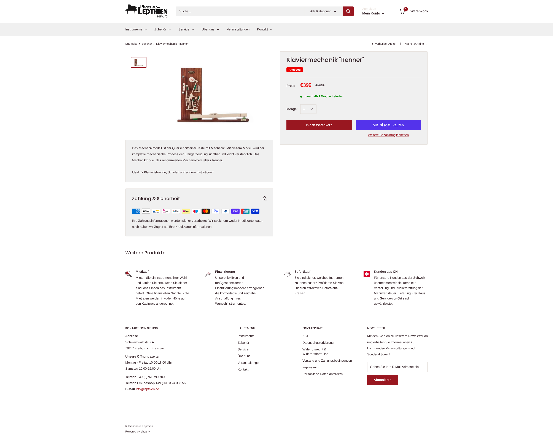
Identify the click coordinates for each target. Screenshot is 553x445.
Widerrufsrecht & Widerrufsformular (315, 351)
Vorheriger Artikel (385, 43)
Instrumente (133, 29)
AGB (305, 336)
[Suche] (348, 11)
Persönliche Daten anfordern (322, 374)
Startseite (131, 43)
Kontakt (262, 29)
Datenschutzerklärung (318, 342)
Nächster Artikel (414, 43)
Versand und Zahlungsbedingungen (327, 360)
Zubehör (160, 29)
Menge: (292, 109)
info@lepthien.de (147, 389)
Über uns (208, 29)
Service (183, 29)
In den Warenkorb (319, 125)
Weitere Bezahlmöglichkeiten (388, 135)
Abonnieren (382, 380)
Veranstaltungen (238, 29)
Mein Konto (371, 13)
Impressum (310, 367)
